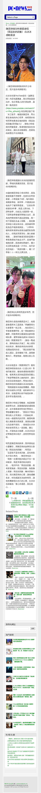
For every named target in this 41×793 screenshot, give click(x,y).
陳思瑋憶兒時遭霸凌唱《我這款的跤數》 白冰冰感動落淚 (18, 31)
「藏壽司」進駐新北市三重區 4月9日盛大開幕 (20, 738)
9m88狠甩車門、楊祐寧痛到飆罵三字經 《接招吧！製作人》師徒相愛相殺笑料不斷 (24, 724)
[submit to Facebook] (7, 492)
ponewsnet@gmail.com (21, 783)
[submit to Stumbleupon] (17, 492)
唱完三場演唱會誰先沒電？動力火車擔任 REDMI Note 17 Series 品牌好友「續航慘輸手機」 (24, 659)
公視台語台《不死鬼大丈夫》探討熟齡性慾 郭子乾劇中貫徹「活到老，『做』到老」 (24, 715)
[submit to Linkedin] (27, 492)
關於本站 (7, 783)
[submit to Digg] (20, 492)
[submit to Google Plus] (13, 492)
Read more (12, 548)
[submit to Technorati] (7, 496)
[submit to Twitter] (10, 492)
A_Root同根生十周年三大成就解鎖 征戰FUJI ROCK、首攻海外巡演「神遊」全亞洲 (24, 687)
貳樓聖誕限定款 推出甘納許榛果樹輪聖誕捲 (20, 741)
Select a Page (12, 17)
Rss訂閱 (11, 783)
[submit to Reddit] (30, 492)
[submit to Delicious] (23, 492)
